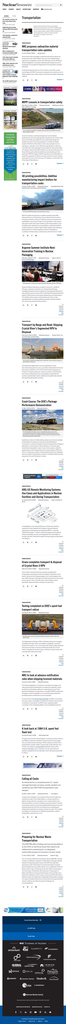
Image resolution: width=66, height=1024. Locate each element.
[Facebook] (16, 1012)
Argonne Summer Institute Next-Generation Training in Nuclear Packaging (39, 251)
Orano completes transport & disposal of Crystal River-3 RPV (42, 563)
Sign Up (18, 9)
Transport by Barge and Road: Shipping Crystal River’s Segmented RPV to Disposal (42, 328)
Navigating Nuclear (37, 1007)
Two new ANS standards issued (10, 81)
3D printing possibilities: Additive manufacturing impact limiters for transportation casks (39, 179)
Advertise (36, 9)
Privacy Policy (22, 1021)
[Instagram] (31, 1012)
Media (46, 1021)
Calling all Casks (30, 778)
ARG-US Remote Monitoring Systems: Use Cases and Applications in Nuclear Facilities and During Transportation (42, 493)
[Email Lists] (50, 1012)
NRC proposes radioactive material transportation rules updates (40, 48)
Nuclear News (41, 53)
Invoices (40, 1021)
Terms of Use (31, 1021)
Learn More (36, 36)
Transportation (26, 43)
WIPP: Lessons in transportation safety (42, 102)
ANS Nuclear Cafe (43, 735)
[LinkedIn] (26, 1012)
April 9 (41, 699)
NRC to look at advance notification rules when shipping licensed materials (42, 676)
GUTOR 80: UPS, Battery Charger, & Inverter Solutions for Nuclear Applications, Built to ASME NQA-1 (10, 74)
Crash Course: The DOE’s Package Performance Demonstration (39, 403)
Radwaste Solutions (44, 105)
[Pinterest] (40, 1012)
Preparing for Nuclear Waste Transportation (36, 838)
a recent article (39, 746)
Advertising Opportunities (23, 1007)
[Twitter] (21, 1012)
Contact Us (47, 1007)
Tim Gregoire (54, 793)
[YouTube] (35, 1012)
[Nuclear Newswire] (45, 1012)
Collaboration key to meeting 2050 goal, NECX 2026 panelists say (10, 29)
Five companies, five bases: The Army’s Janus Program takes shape (10, 21)
